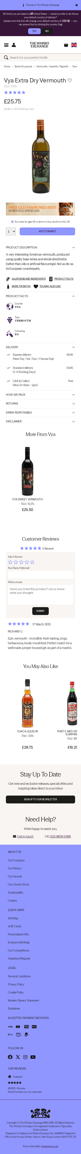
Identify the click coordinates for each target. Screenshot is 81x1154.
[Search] (7, 57)
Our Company (16, 860)
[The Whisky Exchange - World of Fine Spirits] (39, 45)
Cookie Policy (16, 992)
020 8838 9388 (60, 836)
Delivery (12, 347)
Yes (34, 31)
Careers (12, 900)
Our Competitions (18, 950)
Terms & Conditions (19, 976)
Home (7, 66)
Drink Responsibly (19, 412)
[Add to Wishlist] (70, 80)
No (47, 31)
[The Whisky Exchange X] (18, 1057)
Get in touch (25, 836)
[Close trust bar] (76, 5)
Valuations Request (19, 958)
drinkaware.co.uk (49, 1146)
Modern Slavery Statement (23, 1000)
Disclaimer (14, 421)
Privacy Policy (16, 984)
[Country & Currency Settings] (74, 44)
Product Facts (17, 296)
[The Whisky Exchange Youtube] (33, 1057)
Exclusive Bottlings (18, 942)
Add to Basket (47, 231)
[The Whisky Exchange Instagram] (25, 1057)
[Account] (13, 44)
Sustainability (15, 892)
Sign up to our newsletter (40, 799)
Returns (12, 403)
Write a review (15, 582)
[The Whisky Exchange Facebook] (10, 1057)
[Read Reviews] (24, 92)
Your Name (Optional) (18, 567)
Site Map (13, 918)
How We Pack (16, 395)
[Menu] (6, 44)
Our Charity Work (18, 884)
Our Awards (15, 876)
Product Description (21, 247)
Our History (14, 868)
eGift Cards (14, 926)
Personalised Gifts (18, 934)
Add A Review (15, 556)
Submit (40, 610)
